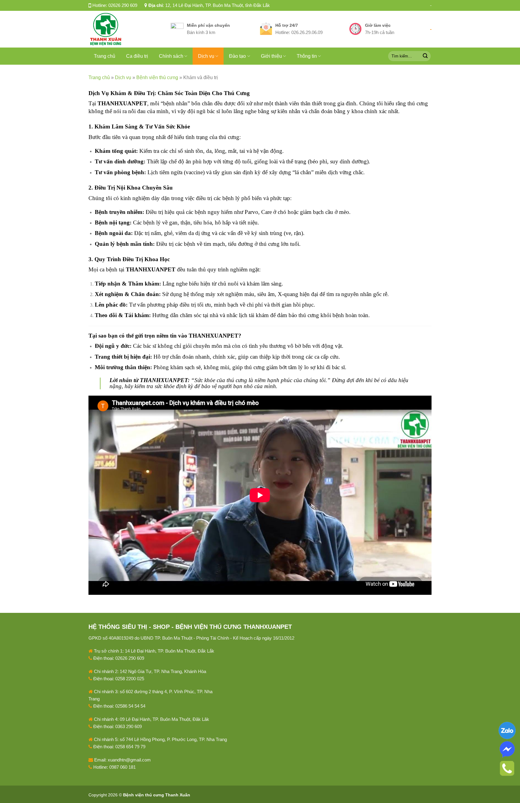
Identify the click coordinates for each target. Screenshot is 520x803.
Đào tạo (237, 56)
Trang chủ (104, 56)
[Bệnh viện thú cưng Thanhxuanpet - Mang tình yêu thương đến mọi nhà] (125, 29)
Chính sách (171, 56)
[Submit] (425, 56)
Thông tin (307, 56)
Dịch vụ (206, 56)
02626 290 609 (122, 5)
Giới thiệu (271, 56)
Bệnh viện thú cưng (157, 77)
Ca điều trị (137, 56)
